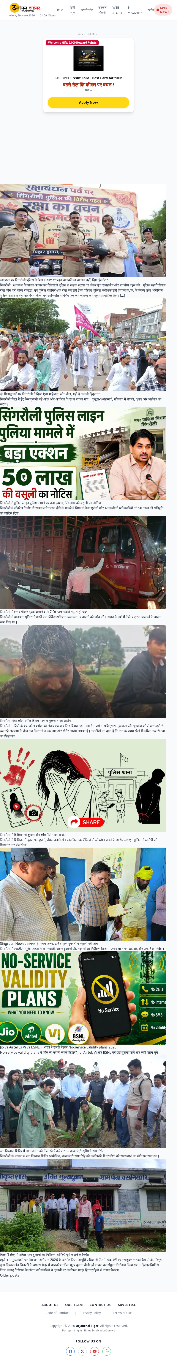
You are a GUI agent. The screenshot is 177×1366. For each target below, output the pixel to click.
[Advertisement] (88, 151)
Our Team (74, 1304)
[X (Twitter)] (82, 1351)
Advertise (127, 1304)
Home (60, 10)
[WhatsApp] (106, 1351)
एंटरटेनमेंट (87, 10)
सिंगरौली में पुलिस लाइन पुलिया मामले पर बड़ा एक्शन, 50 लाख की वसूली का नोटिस (50, 502)
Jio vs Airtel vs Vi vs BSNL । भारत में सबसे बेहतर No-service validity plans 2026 (58, 1047)
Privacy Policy (91, 1313)
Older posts (9, 1275)
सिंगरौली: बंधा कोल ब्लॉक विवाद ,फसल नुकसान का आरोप (35, 720)
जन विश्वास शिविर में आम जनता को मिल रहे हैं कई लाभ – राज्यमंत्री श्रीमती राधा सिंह (51, 1150)
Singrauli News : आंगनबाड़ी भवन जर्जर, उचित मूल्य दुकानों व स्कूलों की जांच (49, 943)
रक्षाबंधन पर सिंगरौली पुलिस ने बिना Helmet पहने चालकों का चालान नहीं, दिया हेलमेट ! (54, 280)
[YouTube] (94, 1351)
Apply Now (88, 102)
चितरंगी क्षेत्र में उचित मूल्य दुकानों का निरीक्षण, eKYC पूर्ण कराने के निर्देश (44, 1254)
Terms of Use (122, 1313)
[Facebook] (70, 1351)
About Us (49, 1304)
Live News (165, 10)
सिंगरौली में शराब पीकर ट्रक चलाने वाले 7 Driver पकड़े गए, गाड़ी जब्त (43, 611)
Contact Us (100, 1304)
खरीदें (151, 10)
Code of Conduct (58, 1313)
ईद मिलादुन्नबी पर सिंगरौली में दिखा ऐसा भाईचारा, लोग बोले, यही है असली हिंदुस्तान (50, 394)
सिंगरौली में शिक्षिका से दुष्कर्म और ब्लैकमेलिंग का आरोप (33, 834)
